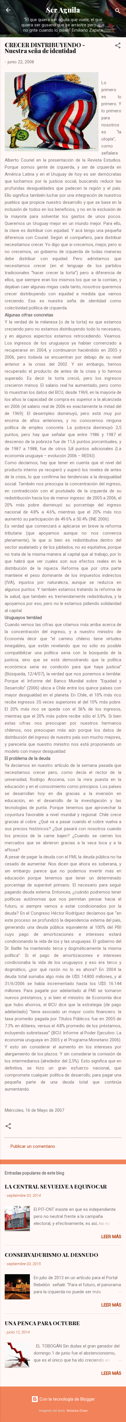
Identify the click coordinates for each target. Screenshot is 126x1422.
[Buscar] (117, 12)
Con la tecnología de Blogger (66, 1399)
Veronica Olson (77, 1411)
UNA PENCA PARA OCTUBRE (42, 1323)
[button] (117, 46)
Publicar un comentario (33, 1146)
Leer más (111, 1236)
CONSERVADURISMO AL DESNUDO (51, 1254)
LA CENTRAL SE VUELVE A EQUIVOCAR (56, 1186)
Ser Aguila (63, 9)
